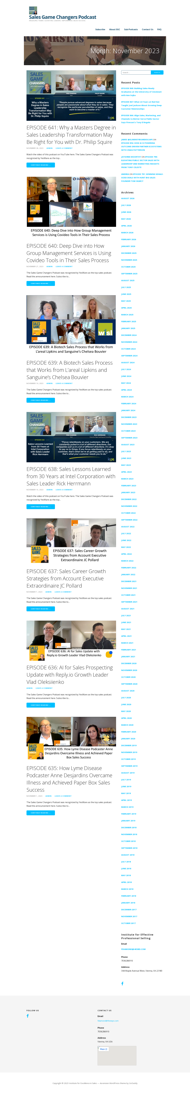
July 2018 (126, 861)
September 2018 (129, 848)
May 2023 (126, 465)
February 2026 (128, 239)
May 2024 (126, 383)
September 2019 (129, 766)
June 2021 (126, 622)
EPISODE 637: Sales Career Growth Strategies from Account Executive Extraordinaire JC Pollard (66, 578)
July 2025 (126, 287)
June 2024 (126, 376)
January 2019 (128, 820)
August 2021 (127, 608)
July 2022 (126, 533)
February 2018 (128, 896)
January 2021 (128, 656)
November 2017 (129, 916)
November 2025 (129, 260)
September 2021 (129, 601)
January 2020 (128, 738)
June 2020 (126, 704)
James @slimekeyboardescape (137, 139)
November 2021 (129, 588)
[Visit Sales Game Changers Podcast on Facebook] (122, 984)
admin (50, 148)
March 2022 (127, 560)
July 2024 (126, 369)
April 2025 (126, 307)
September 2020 (129, 684)
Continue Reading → (41, 165)
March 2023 (127, 478)
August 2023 (127, 444)
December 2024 (128, 335)
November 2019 (129, 752)
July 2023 (126, 451)
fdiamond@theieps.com (108, 1020)
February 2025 (128, 321)
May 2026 (126, 219)
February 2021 (128, 649)
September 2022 (129, 519)
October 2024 (128, 348)
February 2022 (128, 567)
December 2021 (128, 581)
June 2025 (126, 294)
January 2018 (128, 902)
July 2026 (126, 205)
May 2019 (126, 793)
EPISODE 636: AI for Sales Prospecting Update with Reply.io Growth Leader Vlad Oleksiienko (69, 674)
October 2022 (128, 513)
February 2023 (128, 485)
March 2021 (127, 643)
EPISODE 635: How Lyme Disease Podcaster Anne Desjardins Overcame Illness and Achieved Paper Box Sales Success (69, 778)
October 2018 (128, 841)
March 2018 (127, 889)
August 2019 (127, 772)
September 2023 (129, 437)
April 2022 (126, 554)
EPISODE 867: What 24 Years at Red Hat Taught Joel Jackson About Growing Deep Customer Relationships (141, 105)
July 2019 (126, 779)
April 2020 (126, 718)
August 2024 (127, 362)
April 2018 (126, 882)
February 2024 (128, 403)
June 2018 (126, 868)
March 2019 (127, 807)
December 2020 (128, 663)
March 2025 (127, 314)
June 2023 (126, 458)
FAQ (159, 29)
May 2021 (126, 629)
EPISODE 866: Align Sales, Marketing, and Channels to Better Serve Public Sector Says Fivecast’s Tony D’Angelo (141, 119)
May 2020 (126, 711)
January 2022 (128, 574)
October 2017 (128, 923)
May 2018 (126, 875)
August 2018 (127, 854)
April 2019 (126, 800)
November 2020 (129, 670)
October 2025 (128, 266)
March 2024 (127, 396)
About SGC (114, 29)
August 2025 (127, 280)
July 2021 (126, 615)
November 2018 (129, 834)
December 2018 (128, 827)
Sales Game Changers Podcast (62, 17)
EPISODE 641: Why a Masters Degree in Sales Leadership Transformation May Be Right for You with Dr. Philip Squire (71, 134)
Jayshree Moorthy (131, 156)
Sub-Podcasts (131, 29)
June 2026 (126, 212)
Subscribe (100, 29)
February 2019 (128, 813)
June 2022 (126, 540)
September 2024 (129, 355)
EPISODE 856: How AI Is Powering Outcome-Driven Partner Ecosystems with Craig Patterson (141, 146)
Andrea (125, 174)
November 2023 (129, 424)
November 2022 (129, 506)
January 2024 (128, 410)
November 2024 (129, 342)
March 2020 (127, 725)
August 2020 (127, 690)
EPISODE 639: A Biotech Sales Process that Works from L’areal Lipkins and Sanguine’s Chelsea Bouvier (69, 370)
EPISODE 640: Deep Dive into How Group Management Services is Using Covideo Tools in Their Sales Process (68, 253)
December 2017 (128, 909)
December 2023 (128, 417)
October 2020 (128, 677)
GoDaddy (133, 1083)
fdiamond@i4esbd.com (133, 949)
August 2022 (127, 526)
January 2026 (128, 246)
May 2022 (126, 547)
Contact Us (147, 29)
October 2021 (128, 595)
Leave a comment (64, 148)
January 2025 (128, 328)
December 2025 (128, 253)
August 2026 (127, 198)
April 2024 (126, 389)
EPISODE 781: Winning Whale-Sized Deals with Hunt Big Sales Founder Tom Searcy (142, 177)
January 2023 (128, 492)
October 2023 (128, 431)
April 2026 (126, 225)
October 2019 (128, 759)
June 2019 (126, 786)
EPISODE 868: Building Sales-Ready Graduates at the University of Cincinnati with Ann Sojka (141, 92)
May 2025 (126, 301)
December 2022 (128, 499)
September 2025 (129, 273)
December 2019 (128, 745)
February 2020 (128, 731)
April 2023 (126, 472)
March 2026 (127, 232)
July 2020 (126, 697)
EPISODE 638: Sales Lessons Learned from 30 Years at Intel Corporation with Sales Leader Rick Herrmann (70, 476)
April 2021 (126, 636)
